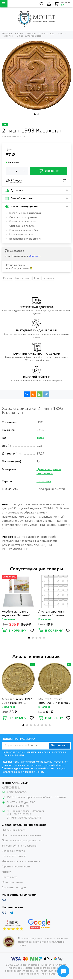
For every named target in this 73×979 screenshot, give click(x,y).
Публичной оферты (13, 754)
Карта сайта (9, 877)
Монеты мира (22, 278)
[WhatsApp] (39, 394)
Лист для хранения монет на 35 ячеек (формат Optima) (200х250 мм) (51, 613)
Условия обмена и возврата (19, 845)
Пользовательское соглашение (21, 835)
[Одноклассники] (33, 394)
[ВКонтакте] (27, 394)
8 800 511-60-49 (15, 783)
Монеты (7, 278)
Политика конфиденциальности (22, 840)
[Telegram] (46, 394)
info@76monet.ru (17, 792)
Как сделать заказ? (14, 856)
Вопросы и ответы (13, 851)
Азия (36, 278)
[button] (35, 114)
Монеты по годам (12, 882)
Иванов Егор (49, 973)
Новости (7, 872)
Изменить (35, 256)
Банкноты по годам (14, 887)
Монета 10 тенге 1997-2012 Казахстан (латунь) (54, 701)
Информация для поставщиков (21, 861)
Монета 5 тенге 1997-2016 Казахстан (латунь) (17, 701)
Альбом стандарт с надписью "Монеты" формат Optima (16, 613)
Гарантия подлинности (16, 866)
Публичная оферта (13, 830)
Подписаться (59, 745)
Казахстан (48, 278)
